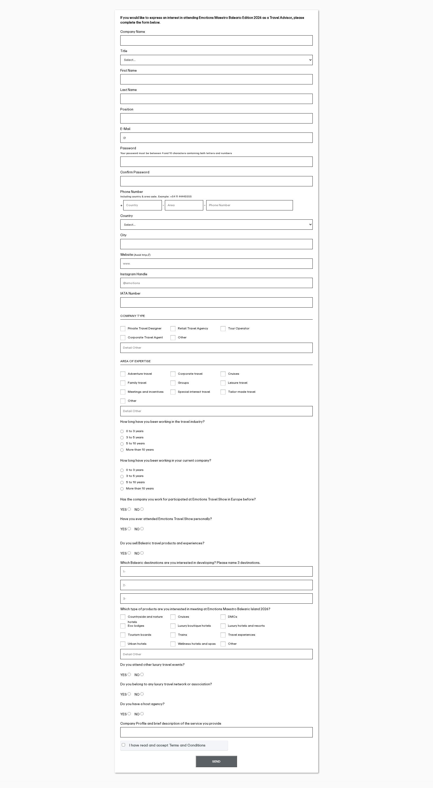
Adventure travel (140, 373)
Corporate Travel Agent (145, 337)
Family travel (137, 382)
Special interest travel (194, 391)
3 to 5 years (135, 437)
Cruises (233, 373)
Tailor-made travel (241, 391)
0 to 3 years (135, 431)
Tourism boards (139, 634)
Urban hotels (137, 643)
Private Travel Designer (144, 328)
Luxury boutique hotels (194, 625)
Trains (182, 634)
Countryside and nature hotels (145, 617)
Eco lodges (136, 625)
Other (182, 337)
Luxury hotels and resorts (246, 625)
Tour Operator (238, 328)
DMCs (232, 616)
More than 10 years (140, 449)
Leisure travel (237, 382)
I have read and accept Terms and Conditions (167, 745)
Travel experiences (241, 634)
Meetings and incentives (146, 391)
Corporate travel (190, 373)
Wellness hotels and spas (197, 643)
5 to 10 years (135, 443)
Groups (183, 382)
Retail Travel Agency (193, 328)
